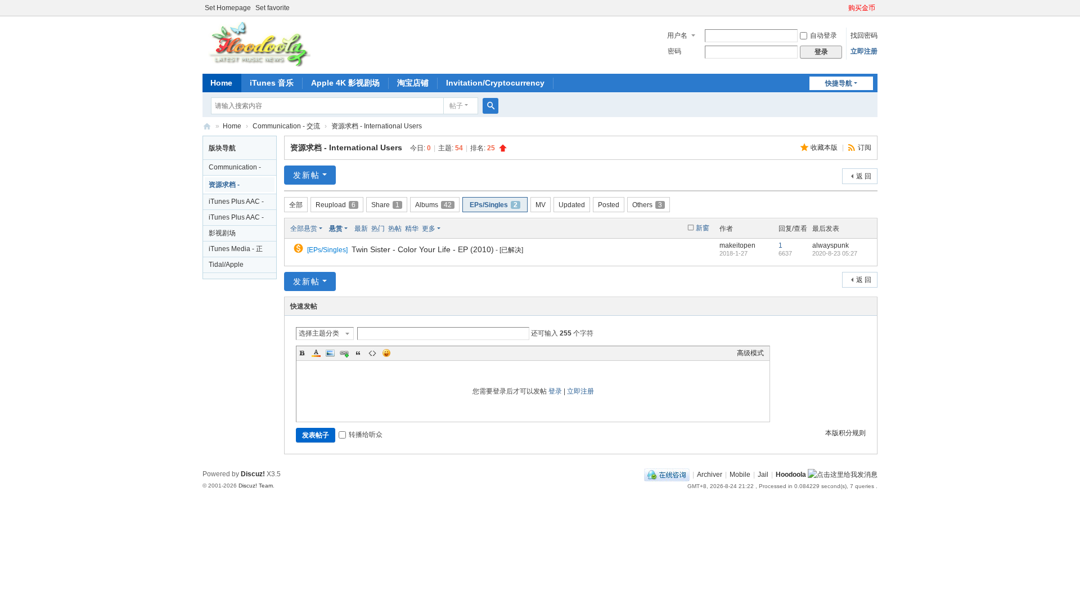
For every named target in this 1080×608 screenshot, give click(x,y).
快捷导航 (838, 83)
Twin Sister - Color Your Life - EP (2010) (423, 249)
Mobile (740, 475)
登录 (555, 391)
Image (330, 353)
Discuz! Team (255, 485)
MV (541, 205)
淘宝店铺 (413, 82)
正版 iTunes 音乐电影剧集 (207, 126)
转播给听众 (365, 435)
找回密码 (864, 35)
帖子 (456, 106)
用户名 (677, 35)
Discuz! (253, 474)
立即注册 (864, 51)
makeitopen (737, 245)
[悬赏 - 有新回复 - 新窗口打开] (299, 250)
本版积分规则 (845, 433)
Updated (572, 205)
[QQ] (667, 475)
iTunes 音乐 (272, 82)
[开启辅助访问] (843, 8)
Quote (358, 353)
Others (647, 205)
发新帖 (306, 175)
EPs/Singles (494, 205)
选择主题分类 (319, 333)
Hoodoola (791, 475)
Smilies (386, 353)
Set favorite (272, 8)
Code (372, 353)
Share (385, 205)
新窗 (702, 228)
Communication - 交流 (286, 126)
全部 (296, 205)
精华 (411, 229)
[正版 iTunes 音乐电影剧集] (258, 44)
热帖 (395, 229)
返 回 (863, 176)
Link (344, 353)
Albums (433, 205)
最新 (361, 229)
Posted (608, 205)
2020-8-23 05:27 (834, 253)
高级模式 (750, 353)
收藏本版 (825, 147)
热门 (378, 229)
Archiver (709, 475)
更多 (428, 229)
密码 (674, 51)
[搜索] (490, 106)
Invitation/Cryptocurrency (495, 82)
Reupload (336, 205)
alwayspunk (830, 245)
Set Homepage (228, 8)
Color (316, 353)
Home (221, 82)
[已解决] (511, 250)
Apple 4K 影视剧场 (345, 82)
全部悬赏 (303, 229)
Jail (763, 475)
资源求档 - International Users (376, 126)
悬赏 (336, 229)
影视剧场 (222, 233)
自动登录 (823, 35)
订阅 (864, 147)
